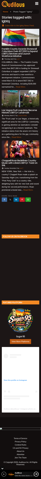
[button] (36, 3)
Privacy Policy (20, 442)
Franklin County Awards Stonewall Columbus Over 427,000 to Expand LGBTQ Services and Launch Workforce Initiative (20, 52)
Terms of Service (20, 438)
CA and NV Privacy (20, 448)
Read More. (21, 87)
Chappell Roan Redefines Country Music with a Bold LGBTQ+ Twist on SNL (19, 163)
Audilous (7, 409)
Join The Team (21, 458)
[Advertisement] (20, 217)
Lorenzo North (22, 115)
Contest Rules (20, 445)
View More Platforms (20, 341)
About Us (20, 451)
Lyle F (18, 59)
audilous (15, 409)
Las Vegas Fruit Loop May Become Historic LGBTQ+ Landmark (19, 111)
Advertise (20, 454)
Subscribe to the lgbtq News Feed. (19, 25)
